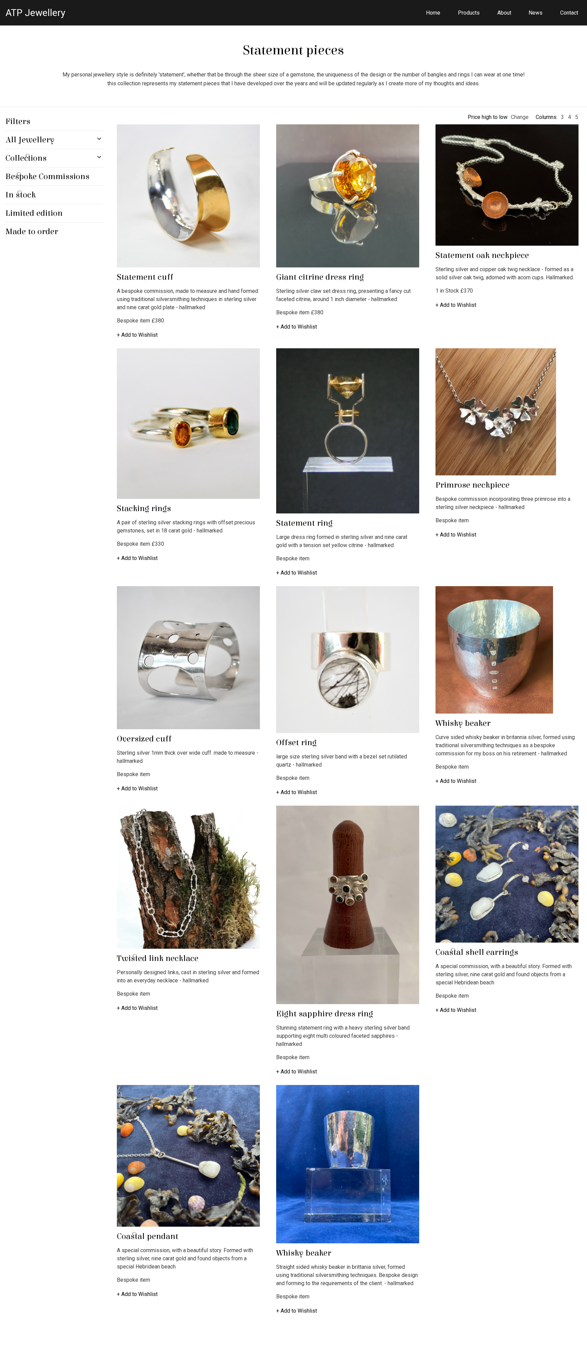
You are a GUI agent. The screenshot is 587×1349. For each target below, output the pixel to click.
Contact (569, 13)
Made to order (31, 231)
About (504, 13)
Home (433, 13)
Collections (26, 158)
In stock (20, 195)
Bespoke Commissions (47, 176)
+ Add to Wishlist (137, 335)
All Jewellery (29, 140)
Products (469, 13)
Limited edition (34, 213)
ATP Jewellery (35, 12)
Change (520, 117)
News (535, 13)
